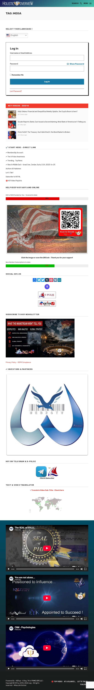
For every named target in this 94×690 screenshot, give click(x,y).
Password (14, 64)
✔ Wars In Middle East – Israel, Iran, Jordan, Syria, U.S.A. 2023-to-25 (30, 165)
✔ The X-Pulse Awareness (15, 157)
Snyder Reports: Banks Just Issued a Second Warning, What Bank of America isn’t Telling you (52, 122)
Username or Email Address (21, 53)
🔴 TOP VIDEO (56, 682)
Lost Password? (16, 91)
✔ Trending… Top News (14, 161)
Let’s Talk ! (9, 173)
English (14, 35)
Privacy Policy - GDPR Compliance (18, 362)
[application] (47, 548)
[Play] (9, 569)
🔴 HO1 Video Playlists (14, 181)
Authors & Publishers (13, 169)
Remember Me (17, 75)
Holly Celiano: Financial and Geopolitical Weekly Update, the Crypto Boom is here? (47, 111)
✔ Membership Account (14, 153)
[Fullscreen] (85, 569)
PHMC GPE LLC (37, 681)
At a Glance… (70, 682)
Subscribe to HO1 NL (13, 177)
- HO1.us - (18, 681)
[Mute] (81, 569)
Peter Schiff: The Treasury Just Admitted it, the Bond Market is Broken (44, 132)
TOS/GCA (84, 685)
